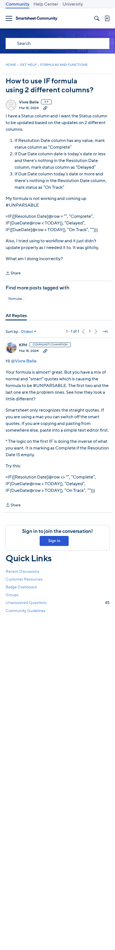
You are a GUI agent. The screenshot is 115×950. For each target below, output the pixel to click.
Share (13, 273)
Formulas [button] (15, 298)
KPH (23, 345)
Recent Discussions (22, 571)
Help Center (45, 4)
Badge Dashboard (21, 587)
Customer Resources (24, 579)
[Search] (97, 18)
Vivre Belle (29, 102)
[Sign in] (107, 18)
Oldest (27, 332)
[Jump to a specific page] (104, 331)
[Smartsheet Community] (37, 18)
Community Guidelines (25, 610)
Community (17, 4)
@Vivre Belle (24, 361)
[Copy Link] (45, 107)
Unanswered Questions (57, 602)
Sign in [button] (54, 540)
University (73, 4)
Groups (12, 595)
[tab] (16, 315)
